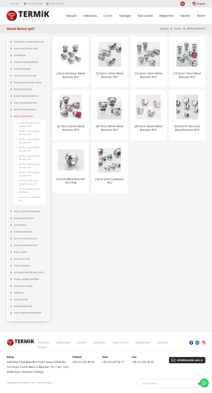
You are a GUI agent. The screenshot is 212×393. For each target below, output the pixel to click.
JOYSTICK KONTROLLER (25, 238)
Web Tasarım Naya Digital (41, 382)
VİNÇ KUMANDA (22, 265)
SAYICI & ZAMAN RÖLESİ (26, 245)
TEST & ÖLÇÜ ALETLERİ (25, 75)
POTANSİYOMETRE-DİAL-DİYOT (29, 272)
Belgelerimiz (166, 16)
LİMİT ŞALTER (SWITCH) (25, 102)
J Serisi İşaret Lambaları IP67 (30, 199)
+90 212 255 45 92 (143, 362)
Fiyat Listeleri (145, 16)
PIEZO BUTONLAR (22, 89)
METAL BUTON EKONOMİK (27, 211)
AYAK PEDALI (20, 225)
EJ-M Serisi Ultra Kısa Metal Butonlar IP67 (28, 182)
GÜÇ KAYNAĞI (21, 299)
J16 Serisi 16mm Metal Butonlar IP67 (29, 141)
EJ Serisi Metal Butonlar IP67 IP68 (29, 190)
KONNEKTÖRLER (22, 68)
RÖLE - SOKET (20, 252)
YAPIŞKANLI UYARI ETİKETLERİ (29, 41)
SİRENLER (19, 292)
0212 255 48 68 (35, 3)
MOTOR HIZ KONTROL (25, 109)
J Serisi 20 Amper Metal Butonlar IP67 (29, 124)
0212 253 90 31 (58, 3)
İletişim (201, 16)
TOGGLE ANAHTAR (23, 231)
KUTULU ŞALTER (22, 258)
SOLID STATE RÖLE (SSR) (26, 48)
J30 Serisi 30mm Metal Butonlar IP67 (29, 166)
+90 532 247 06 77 (113, 362)
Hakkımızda (90, 16)
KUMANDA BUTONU (24, 218)
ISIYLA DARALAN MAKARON (27, 312)
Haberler (185, 16)
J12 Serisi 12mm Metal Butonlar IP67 (29, 133)
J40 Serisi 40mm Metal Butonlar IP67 (29, 174)
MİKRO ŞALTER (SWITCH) (26, 95)
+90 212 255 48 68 (83, 362)
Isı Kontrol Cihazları (23, 285)
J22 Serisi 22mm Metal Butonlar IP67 (29, 157)
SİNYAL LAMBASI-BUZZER (26, 279)
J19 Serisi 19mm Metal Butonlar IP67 (29, 149)
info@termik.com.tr (190, 360)
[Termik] (28, 23)
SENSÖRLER (20, 55)
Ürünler (177, 28)
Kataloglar (125, 16)
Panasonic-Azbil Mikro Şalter (28, 82)
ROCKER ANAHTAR (23, 306)
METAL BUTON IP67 (196, 28)
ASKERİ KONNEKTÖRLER (26, 62)
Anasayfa (71, 16)
